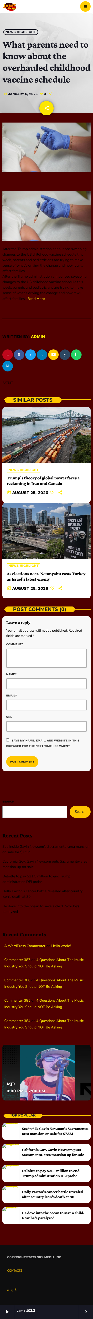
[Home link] (9, 6)
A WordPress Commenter (24, 946)
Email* (11, 695)
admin (38, 336)
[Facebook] (16, 1290)
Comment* (14, 644)
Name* (11, 674)
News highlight (20, 32)
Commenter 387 (17, 960)
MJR (11, 1083)
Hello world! (61, 946)
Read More (36, 299)
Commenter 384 (17, 1021)
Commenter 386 (17, 980)
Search (8, 801)
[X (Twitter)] (8, 1290)
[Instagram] (12, 1290)
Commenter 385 (17, 1000)
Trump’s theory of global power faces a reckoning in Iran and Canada (43, 481)
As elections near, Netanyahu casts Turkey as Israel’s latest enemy (46, 576)
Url (9, 716)
